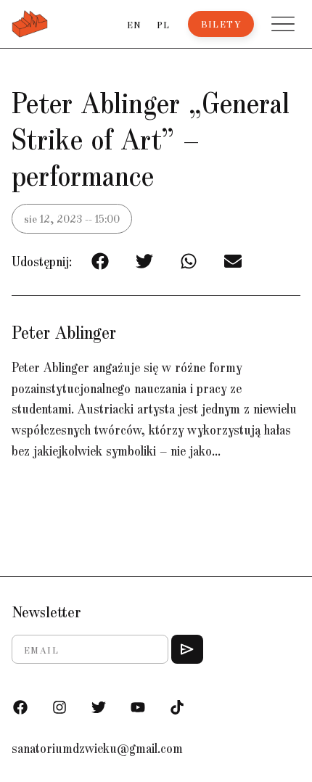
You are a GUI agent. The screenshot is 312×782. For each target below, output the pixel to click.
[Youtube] (138, 707)
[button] (283, 24)
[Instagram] (59, 707)
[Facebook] (20, 707)
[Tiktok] (177, 707)
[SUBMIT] (187, 649)
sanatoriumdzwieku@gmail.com (97, 747)
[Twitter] (98, 707)
